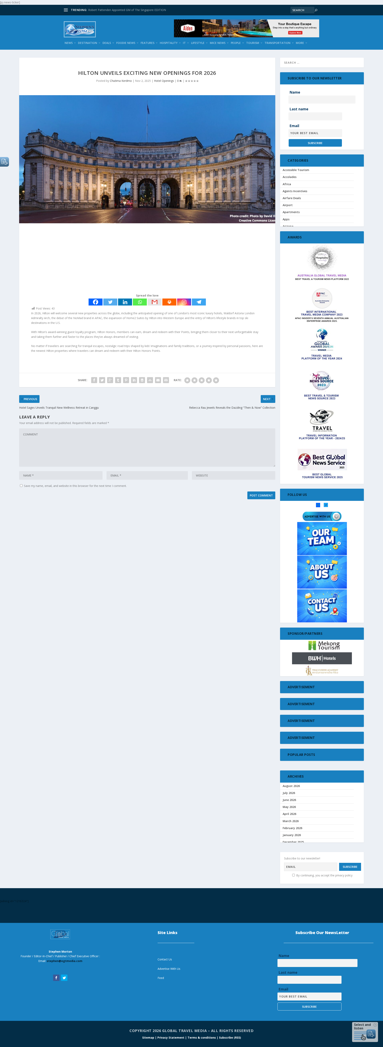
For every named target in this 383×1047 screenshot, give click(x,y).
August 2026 (291, 786)
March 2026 (291, 821)
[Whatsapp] (140, 302)
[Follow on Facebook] (56, 978)
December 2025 (293, 842)
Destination (87, 43)
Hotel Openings (164, 81)
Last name (298, 109)
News (69, 43)
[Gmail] (155, 302)
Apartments (291, 212)
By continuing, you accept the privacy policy (323, 875)
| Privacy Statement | (171, 1037)
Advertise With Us (169, 969)
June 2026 (289, 800)
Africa (287, 184)
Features (147, 43)
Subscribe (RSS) (230, 1037)
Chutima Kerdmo (121, 81)
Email (294, 125)
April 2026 (289, 814)
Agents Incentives (295, 191)
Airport (288, 205)
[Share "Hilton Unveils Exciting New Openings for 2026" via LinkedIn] (134, 380)
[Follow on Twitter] (64, 978)
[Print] (169, 302)
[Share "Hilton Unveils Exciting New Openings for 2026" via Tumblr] (118, 380)
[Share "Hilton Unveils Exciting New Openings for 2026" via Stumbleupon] (150, 380)
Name (294, 92)
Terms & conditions (202, 1037)
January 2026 (292, 835)
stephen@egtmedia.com (64, 961)
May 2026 (289, 807)
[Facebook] (96, 302)
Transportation (277, 43)
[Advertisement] (139, 259)
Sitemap (148, 1037)
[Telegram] (199, 302)
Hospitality (169, 43)
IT (184, 43)
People (236, 43)
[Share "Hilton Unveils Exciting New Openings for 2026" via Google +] (110, 380)
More (300, 43)
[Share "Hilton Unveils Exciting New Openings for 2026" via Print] (166, 380)
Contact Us (165, 959)
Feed (161, 978)
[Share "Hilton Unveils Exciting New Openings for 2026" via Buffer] (142, 380)
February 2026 (292, 828)
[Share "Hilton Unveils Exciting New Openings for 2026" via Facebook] (94, 380)
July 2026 (289, 793)
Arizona (288, 226)
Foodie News (125, 43)
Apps (286, 219)
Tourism (252, 43)
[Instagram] (184, 302)
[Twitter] (110, 302)
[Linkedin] (125, 302)
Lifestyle (197, 43)
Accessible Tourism (296, 170)
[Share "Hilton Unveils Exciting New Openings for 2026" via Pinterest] (126, 380)
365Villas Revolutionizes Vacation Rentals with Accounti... (124, 10)
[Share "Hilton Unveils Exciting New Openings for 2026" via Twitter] (102, 380)
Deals (107, 43)
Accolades (289, 177)
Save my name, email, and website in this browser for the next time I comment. (75, 486)
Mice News (217, 43)
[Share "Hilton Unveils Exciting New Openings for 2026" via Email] (158, 380)
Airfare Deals (292, 198)
